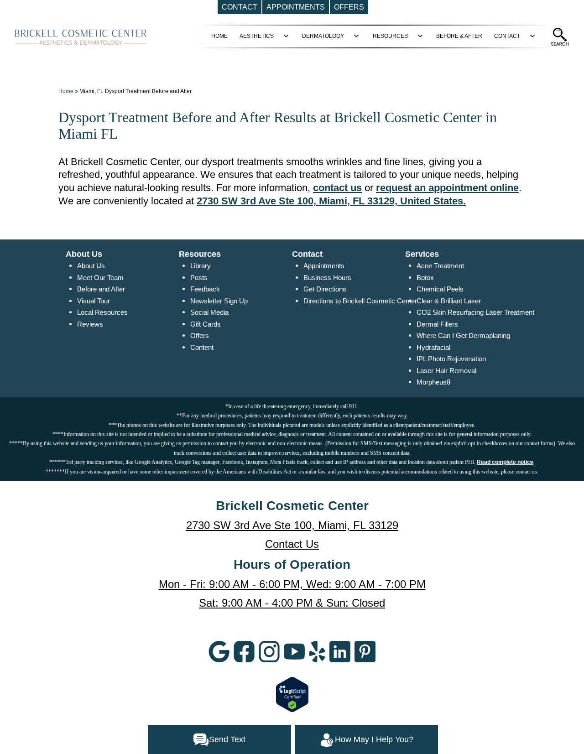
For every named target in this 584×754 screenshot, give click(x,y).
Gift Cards (205, 324)
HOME (219, 36)
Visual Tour (93, 301)
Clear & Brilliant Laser (449, 301)
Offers (199, 335)
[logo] (81, 36)
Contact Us (292, 544)
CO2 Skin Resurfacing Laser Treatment (475, 312)
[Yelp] (317, 650)
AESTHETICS (257, 36)
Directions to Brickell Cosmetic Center (360, 301)
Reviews (90, 324)
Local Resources (102, 312)
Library (200, 266)
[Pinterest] (365, 650)
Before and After (101, 289)
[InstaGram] (269, 650)
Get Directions (324, 289)
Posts (199, 277)
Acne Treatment (440, 266)
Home (65, 91)
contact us (337, 187)
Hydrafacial (433, 347)
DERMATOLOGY (323, 36)
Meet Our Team (100, 277)
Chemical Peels (440, 289)
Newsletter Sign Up (219, 301)
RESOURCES (390, 36)
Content (202, 347)
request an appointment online (447, 187)
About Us (91, 266)
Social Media (209, 312)
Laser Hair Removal (446, 370)
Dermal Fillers (437, 324)
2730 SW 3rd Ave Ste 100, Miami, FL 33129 (292, 525)
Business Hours (327, 277)
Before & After (459, 36)
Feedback (205, 289)
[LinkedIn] (339, 650)
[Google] (219, 650)
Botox (425, 277)
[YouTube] (294, 650)
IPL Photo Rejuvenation (451, 359)
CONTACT (507, 36)
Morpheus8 (433, 382)
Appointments (323, 266)
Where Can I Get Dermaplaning (463, 335)
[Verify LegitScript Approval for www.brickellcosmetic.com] (292, 693)
